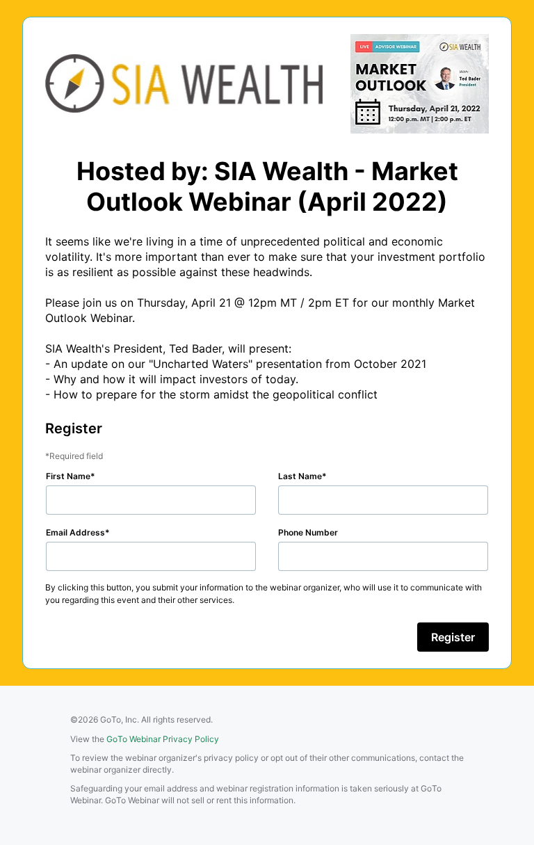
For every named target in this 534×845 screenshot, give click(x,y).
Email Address (75, 532)
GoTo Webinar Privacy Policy (162, 739)
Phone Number (308, 532)
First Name (68, 476)
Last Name (300, 476)
